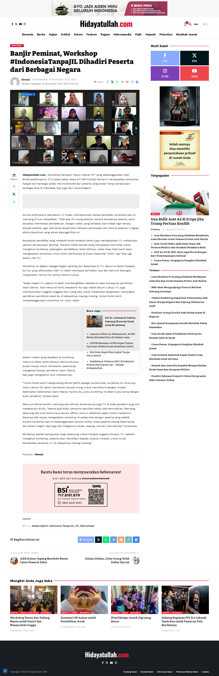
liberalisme (87, 526)
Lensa (74, 613)
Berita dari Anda (29, 613)
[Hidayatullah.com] (109, 24)
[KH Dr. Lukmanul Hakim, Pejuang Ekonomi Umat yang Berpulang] (95, 321)
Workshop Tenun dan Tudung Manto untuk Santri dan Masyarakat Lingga (30, 621)
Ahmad (25, 79)
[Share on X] (112, 81)
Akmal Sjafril (40, 526)
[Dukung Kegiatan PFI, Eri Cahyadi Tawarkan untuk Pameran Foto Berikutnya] (185, 600)
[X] (16, 24)
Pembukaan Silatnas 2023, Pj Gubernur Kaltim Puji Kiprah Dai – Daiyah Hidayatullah (110, 365)
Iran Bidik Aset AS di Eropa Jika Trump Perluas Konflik (177, 221)
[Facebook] (12, 24)
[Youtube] (194, 73)
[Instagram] (25, 24)
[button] (190, 24)
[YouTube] (20, 24)
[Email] (127, 81)
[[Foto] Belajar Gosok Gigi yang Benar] (134, 600)
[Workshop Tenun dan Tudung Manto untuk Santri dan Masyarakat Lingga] (33, 600)
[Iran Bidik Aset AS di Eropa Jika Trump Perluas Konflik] (180, 197)
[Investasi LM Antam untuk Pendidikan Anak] (84, 600)
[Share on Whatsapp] (117, 81)
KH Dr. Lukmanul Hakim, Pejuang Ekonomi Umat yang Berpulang (120, 321)
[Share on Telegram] (122, 81)
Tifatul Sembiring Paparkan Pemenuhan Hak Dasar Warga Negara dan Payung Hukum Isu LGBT (178, 302)
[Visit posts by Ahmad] (15, 82)
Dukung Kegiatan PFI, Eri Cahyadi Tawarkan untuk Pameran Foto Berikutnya (184, 621)
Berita (155, 214)
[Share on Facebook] (107, 81)
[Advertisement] (81, 201)
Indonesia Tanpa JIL (61, 526)
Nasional (16, 45)
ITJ (77, 526)
